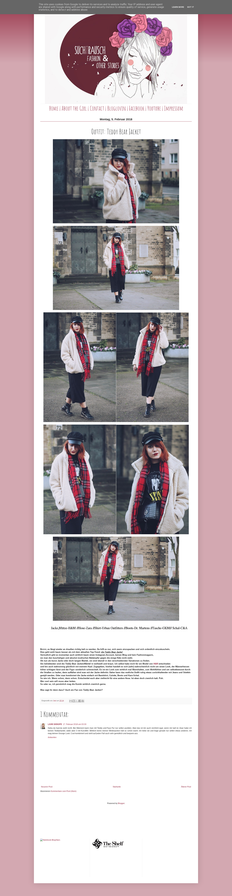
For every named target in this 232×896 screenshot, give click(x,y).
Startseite (117, 787)
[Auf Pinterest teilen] (82, 701)
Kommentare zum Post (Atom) (63, 791)
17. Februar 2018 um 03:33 (74, 724)
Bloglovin (116, 108)
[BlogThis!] (73, 701)
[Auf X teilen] (76, 701)
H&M (155, 664)
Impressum (173, 108)
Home (53, 108)
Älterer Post (186, 787)
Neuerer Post (46, 787)
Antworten (52, 737)
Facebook (136, 108)
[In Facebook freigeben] (79, 701)
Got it (190, 7)
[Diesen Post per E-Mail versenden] (70, 701)
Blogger (121, 803)
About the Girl (74, 108)
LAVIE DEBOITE (55, 724)
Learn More (178, 7)
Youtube (154, 108)
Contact (97, 108)
